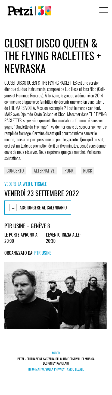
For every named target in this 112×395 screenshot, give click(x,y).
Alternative (44, 170)
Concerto (15, 170)
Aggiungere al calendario (43, 207)
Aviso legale (75, 369)
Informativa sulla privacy (46, 369)
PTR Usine (42, 253)
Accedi (56, 353)
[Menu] (103, 11)
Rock (87, 170)
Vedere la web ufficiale (25, 184)
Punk (68, 170)
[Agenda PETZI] (28, 11)
